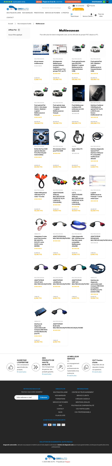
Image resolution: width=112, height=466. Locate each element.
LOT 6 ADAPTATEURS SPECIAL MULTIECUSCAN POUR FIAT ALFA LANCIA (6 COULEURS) (77, 198)
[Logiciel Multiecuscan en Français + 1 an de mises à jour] (97, 181)
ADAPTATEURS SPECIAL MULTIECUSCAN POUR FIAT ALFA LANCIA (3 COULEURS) (59, 197)
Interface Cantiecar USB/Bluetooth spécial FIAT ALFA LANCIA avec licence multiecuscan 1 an (97, 110)
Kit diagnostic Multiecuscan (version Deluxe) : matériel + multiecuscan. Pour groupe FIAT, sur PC (59, 66)
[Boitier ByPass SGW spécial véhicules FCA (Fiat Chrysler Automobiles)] (41, 137)
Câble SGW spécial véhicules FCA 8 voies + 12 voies (40, 194)
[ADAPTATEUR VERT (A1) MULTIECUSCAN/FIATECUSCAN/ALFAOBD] (78, 268)
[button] (54, 432)
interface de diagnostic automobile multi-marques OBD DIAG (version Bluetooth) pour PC (40, 328)
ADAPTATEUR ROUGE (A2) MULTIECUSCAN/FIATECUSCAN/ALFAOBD (97, 238)
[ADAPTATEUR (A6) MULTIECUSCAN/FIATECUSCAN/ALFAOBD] (60, 224)
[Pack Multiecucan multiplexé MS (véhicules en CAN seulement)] (78, 93)
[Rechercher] (69, 8)
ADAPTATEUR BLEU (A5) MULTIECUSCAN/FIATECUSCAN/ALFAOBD (59, 326)
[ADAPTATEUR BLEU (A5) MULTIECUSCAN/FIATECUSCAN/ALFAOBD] (60, 312)
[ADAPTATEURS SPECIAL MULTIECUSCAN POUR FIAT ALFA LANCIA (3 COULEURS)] (60, 181)
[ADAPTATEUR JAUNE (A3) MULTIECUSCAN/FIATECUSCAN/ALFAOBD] (60, 268)
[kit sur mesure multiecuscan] (41, 49)
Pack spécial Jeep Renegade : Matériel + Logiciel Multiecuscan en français (59, 109)
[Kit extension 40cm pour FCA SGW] (60, 137)
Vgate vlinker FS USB (77, 150)
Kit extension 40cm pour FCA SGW (59, 150)
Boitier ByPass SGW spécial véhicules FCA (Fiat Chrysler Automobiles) (40, 152)
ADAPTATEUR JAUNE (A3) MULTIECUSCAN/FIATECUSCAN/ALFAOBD (59, 282)
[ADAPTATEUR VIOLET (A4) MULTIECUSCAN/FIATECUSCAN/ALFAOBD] (41, 268)
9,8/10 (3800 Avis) (19, 2)
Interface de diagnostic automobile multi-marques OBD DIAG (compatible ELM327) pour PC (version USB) (97, 286)
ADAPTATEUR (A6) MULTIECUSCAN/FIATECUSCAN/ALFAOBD (59, 237)
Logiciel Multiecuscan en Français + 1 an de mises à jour (96, 195)
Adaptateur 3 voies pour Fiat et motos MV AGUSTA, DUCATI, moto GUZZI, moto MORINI (40, 241)
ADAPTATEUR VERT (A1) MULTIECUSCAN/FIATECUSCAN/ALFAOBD (78, 282)
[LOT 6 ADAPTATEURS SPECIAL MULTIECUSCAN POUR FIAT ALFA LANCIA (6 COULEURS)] (78, 181)
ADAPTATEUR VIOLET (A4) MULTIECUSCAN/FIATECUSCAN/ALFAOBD (41, 282)
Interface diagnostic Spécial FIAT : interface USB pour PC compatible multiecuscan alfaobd (97, 153)
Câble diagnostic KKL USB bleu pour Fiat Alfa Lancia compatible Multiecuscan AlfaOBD (78, 241)
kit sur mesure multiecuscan (38, 62)
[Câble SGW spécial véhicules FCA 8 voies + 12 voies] (41, 181)
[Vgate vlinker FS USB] (78, 137)
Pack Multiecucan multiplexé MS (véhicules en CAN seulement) (78, 108)
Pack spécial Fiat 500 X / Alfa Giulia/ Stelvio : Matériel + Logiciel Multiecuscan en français (40, 110)
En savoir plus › (22, 372)
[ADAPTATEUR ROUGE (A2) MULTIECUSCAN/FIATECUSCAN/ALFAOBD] (97, 224)
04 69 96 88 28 (97, 2)
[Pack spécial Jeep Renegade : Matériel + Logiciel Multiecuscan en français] (60, 93)
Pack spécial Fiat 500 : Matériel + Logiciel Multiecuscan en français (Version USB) (96, 66)
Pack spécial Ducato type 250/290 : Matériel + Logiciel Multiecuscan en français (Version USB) (78, 66)
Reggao (67, 462)
